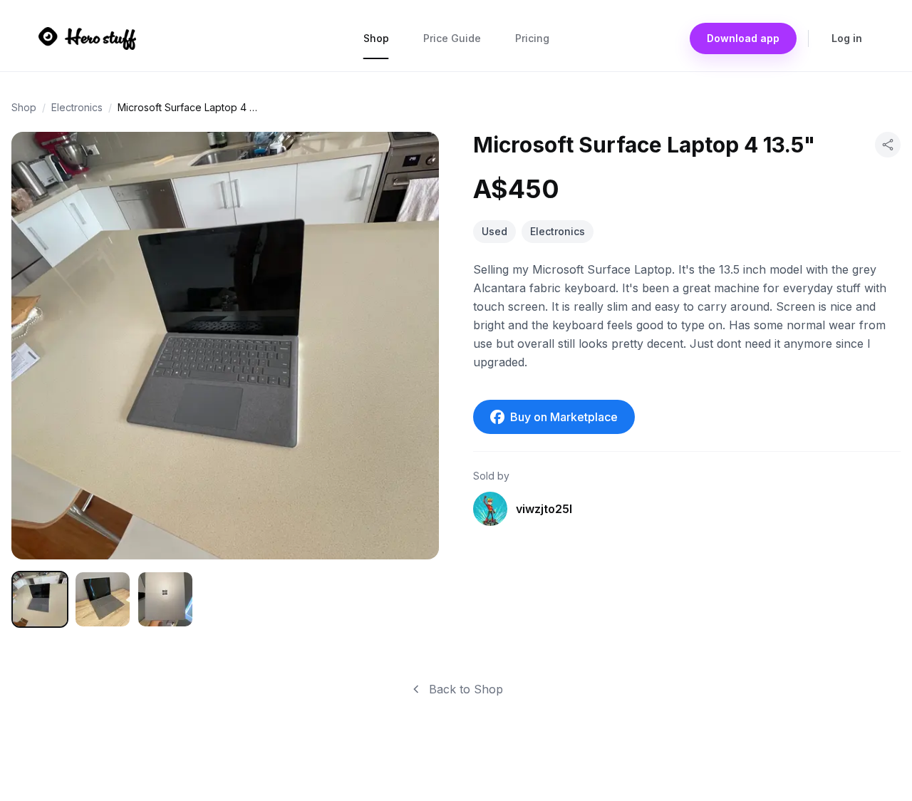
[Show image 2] (102, 599)
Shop (376, 38)
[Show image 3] (165, 599)
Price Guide (452, 38)
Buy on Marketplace (564, 417)
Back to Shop (466, 689)
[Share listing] (888, 144)
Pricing (532, 38)
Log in (846, 38)
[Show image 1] (39, 599)
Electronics (77, 107)
